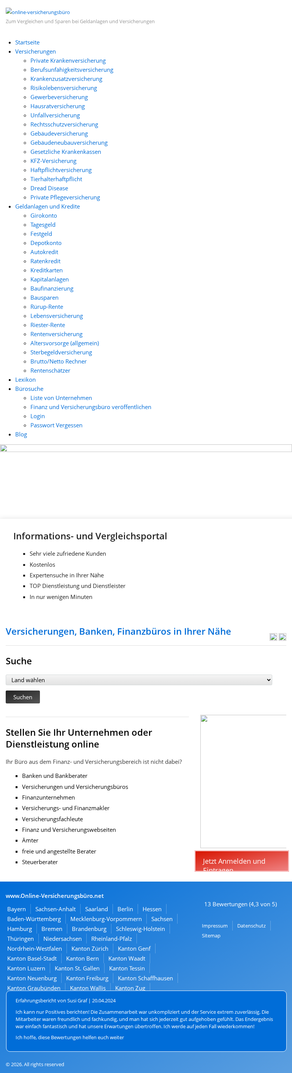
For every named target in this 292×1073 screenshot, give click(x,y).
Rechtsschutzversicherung (64, 124)
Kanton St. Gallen (77, 968)
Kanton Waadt (126, 958)
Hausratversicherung (57, 106)
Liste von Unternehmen (61, 397)
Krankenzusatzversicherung (66, 78)
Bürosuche (29, 388)
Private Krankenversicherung (68, 60)
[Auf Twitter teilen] (282, 638)
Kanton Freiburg (87, 978)
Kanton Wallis (88, 988)
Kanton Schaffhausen (145, 978)
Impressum (215, 925)
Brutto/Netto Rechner (58, 361)
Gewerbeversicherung (59, 97)
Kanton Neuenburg (32, 978)
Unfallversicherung (55, 115)
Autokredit (44, 252)
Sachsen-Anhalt (55, 909)
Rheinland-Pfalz (111, 938)
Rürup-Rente (46, 306)
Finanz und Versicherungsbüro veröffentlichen (90, 407)
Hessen (152, 909)
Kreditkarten (46, 270)
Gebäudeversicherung (59, 133)
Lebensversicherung (56, 315)
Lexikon (25, 379)
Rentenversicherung (56, 334)
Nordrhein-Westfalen (34, 948)
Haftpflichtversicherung (61, 170)
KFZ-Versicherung (53, 160)
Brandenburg (89, 928)
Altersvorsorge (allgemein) (64, 343)
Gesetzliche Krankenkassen (65, 151)
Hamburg (19, 928)
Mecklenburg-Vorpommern (106, 919)
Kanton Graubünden (33, 988)
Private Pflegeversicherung (65, 197)
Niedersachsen (62, 938)
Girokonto (43, 215)
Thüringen (20, 938)
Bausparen (44, 297)
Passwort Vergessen (56, 425)
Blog (21, 434)
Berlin (125, 909)
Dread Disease (49, 188)
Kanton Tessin (127, 968)
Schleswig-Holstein (140, 928)
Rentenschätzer (50, 370)
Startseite (27, 42)
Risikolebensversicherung (63, 88)
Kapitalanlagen (49, 279)
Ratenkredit (45, 261)
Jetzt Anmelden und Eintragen (234, 864)
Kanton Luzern (26, 968)
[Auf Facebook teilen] (273, 638)
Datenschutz (251, 925)
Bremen (51, 928)
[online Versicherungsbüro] (38, 12)
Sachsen (162, 919)
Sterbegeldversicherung (61, 352)
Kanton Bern (82, 958)
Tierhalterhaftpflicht (56, 179)
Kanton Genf (134, 948)
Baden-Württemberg (34, 919)
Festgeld (41, 233)
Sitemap (211, 935)
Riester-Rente (47, 325)
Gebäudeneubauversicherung (69, 142)
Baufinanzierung (51, 288)
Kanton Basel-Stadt (32, 958)
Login (37, 416)
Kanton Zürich (89, 948)
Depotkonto (46, 243)
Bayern (16, 909)
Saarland (96, 909)
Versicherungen (35, 51)
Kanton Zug (130, 988)
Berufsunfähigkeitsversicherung (71, 69)
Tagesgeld (43, 224)
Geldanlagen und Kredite (47, 206)
